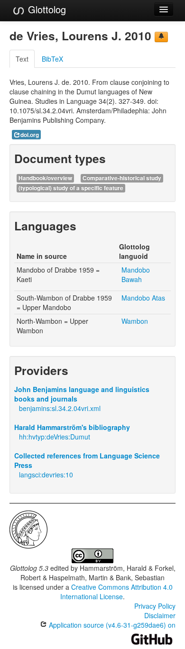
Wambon (134, 321)
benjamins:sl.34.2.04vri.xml (60, 408)
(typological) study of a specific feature (70, 188)
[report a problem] (161, 37)
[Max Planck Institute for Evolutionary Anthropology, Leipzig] (28, 528)
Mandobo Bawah (135, 274)
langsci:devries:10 (46, 474)
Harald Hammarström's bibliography (72, 427)
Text (22, 59)
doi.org (29, 135)
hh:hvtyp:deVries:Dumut (54, 436)
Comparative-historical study (122, 178)
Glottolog (45, 9)
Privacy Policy (155, 606)
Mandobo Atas (143, 297)
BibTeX (52, 59)
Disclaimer (160, 615)
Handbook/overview (45, 178)
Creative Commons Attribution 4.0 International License (116, 591)
